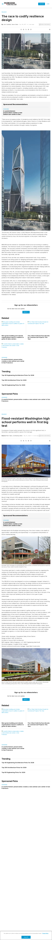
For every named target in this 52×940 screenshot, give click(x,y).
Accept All (26, 937)
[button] (3, 4)
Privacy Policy (45, 933)
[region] (26, 935)
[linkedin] (23, 29)
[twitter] (26, 29)
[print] (49, 29)
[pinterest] (28, 29)
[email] (31, 29)
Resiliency (4, 12)
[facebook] (21, 29)
